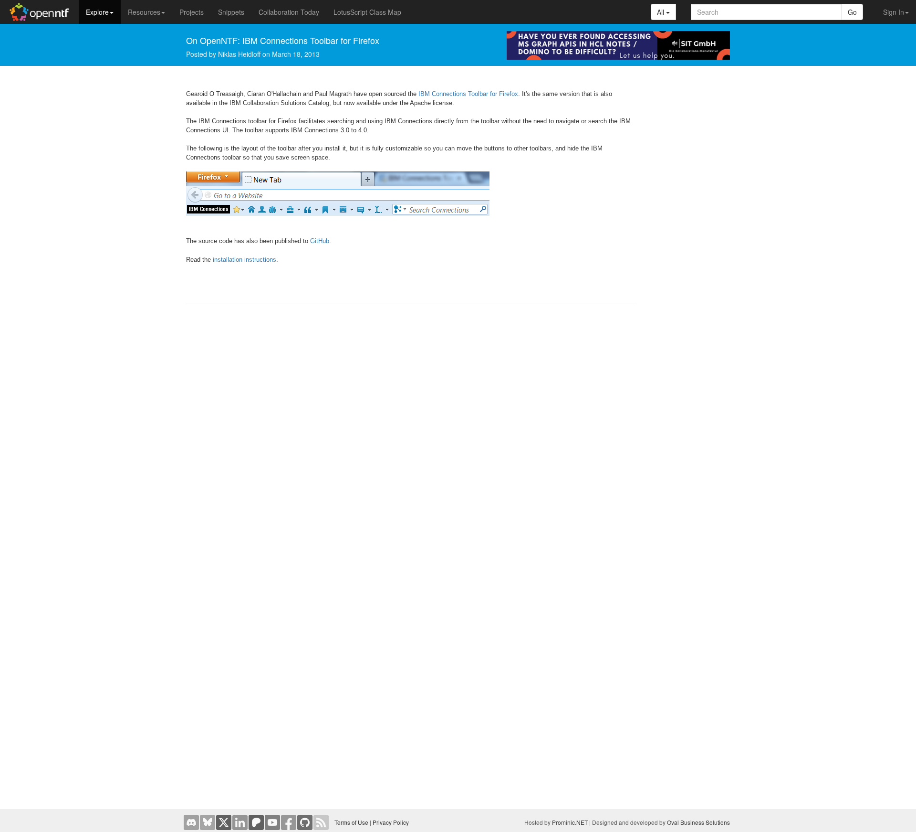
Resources (144, 12)
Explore (97, 12)
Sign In (893, 12)
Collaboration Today (289, 12)
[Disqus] (411, 432)
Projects (191, 12)
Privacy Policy (391, 822)
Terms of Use (351, 822)
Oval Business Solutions (698, 822)
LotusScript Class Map (367, 12)
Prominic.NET (570, 822)
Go (852, 12)
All (661, 12)
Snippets (231, 12)
